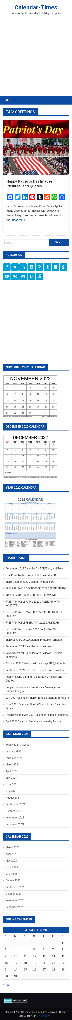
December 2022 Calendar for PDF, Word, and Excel (35, 568)
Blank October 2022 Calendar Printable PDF (31, 581)
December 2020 (15, 907)
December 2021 (15, 824)
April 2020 (11, 854)
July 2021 (11, 791)
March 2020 (12, 847)
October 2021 (13, 810)
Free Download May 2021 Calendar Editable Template (37, 714)
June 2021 (12, 784)
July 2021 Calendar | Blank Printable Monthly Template (37, 697)
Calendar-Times (36, 7)
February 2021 (14, 757)
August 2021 (13, 797)
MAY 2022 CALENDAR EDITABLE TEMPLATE (31, 595)
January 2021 (14, 751)
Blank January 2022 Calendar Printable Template (34, 639)
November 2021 (15, 817)
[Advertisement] (36, 58)
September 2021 (15, 804)
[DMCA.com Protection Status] (15, 1000)
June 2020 (12, 867)
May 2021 (11, 777)
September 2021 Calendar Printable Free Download (35, 670)
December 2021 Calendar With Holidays (28, 646)
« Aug (6, 984)
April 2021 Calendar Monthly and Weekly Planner (34, 721)
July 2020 (11, 873)
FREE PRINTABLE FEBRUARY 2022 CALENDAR (32, 622)
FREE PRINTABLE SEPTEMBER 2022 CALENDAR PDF (36, 588)
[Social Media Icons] (7, 267)
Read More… (19, 219)
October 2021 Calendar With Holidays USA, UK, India (35, 663)
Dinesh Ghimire (45, 1016)
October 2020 (13, 893)
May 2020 (11, 860)
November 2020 (15, 900)
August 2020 (13, 880)
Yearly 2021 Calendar (18, 744)
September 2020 (15, 887)
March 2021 (12, 764)
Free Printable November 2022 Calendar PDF (31, 575)
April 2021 (11, 771)
